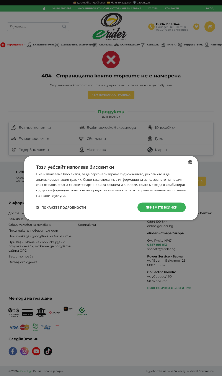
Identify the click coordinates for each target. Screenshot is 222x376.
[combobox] (190, 162)
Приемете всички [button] (162, 207)
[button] (61, 207)
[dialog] (111, 188)
